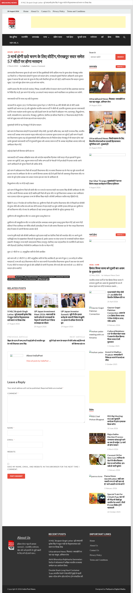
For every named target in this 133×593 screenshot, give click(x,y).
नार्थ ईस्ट (69, 37)
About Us (35, 11)
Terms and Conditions (76, 11)
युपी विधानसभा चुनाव (43, 279)
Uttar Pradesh (29, 279)
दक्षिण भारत (58, 37)
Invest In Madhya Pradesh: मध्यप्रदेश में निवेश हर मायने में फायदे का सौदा (114, 356)
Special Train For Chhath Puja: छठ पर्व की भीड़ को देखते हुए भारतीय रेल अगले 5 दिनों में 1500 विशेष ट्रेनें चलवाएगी (116, 501)
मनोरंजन (94, 37)
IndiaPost (25, 66)
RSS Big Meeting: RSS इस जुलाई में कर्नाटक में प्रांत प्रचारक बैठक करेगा (116, 420)
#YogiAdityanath (46, 277)
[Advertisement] (78, 22)
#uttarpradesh (31, 277)
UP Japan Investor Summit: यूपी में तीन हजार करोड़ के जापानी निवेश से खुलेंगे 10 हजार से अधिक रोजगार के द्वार (72, 317)
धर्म (102, 37)
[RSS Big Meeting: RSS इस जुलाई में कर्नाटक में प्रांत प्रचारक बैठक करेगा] (97, 416)
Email (11, 440)
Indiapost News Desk (112, 275)
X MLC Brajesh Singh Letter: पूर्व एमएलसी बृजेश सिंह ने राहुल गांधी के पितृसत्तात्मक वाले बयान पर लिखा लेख (56, 2)
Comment (13, 393)
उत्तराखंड (35, 37)
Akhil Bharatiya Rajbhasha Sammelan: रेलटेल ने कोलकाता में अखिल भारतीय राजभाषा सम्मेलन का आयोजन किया (65, 562)
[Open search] (124, 37)
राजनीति (24, 37)
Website (11, 452)
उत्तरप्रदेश (10, 52)
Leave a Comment (38, 66)
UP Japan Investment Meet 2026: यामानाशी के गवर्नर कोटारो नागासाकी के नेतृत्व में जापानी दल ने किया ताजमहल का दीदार (44, 317)
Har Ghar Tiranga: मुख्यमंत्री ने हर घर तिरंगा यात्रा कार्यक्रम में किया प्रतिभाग (105, 182)
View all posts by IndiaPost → (38, 361)
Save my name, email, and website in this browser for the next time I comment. (43, 468)
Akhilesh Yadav (62, 277)
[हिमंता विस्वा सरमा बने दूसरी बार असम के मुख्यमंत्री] (107, 241)
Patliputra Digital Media (115, 589)
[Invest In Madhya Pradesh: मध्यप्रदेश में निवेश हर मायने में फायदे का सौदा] (96, 352)
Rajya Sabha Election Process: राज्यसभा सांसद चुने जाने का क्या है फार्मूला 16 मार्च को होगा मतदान (116, 439)
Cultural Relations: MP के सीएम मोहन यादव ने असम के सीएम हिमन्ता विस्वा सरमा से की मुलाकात (116, 336)
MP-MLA (14, 43)
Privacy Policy (59, 11)
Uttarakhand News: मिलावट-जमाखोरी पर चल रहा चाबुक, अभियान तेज (107, 100)
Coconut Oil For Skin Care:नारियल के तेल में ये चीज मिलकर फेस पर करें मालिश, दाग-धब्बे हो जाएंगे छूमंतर (116, 460)
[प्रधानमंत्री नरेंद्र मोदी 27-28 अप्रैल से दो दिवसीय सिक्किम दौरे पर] (97, 292)
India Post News (28, 589)
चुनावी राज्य (82, 37)
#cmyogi (19, 277)
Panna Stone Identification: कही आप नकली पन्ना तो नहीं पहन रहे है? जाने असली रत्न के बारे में (114, 480)
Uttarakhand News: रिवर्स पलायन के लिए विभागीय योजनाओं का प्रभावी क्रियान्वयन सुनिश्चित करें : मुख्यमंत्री (106, 141)
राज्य (45, 37)
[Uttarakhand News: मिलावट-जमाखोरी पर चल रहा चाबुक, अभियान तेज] (107, 83)
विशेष (117, 37)
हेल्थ (109, 37)
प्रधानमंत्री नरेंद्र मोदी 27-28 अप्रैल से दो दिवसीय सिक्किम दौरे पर (116, 295)
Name (10, 428)
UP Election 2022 (15, 279)
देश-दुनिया (13, 37)
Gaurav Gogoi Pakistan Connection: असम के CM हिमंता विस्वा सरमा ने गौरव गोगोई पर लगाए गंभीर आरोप (116, 314)
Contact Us (45, 11)
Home (25, 11)
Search (92, 52)
